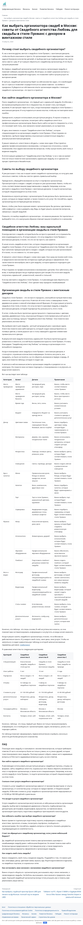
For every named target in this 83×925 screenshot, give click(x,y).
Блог (3, 907)
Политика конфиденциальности (47, 910)
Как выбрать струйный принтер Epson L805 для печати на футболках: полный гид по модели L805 (21, 893)
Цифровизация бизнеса (11, 9)
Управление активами (10, 917)
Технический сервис (28, 917)
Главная (5, 15)
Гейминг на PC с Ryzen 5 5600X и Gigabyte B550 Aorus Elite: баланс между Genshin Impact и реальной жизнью (62, 893)
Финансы (26, 9)
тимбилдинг (25, 645)
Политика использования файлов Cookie (17, 910)
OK (45, 922)
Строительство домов (47, 917)
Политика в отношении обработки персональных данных (29, 907)
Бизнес (35, 9)
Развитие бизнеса (47, 9)
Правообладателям (69, 910)
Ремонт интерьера (72, 9)
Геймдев (59, 9)
